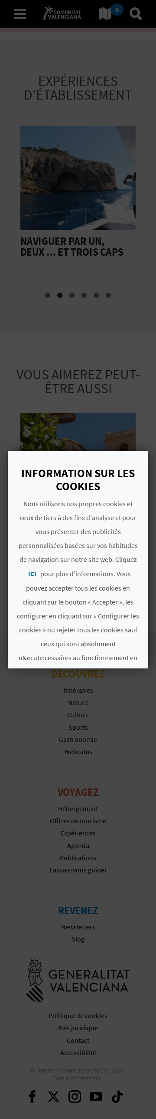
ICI (32, 573)
